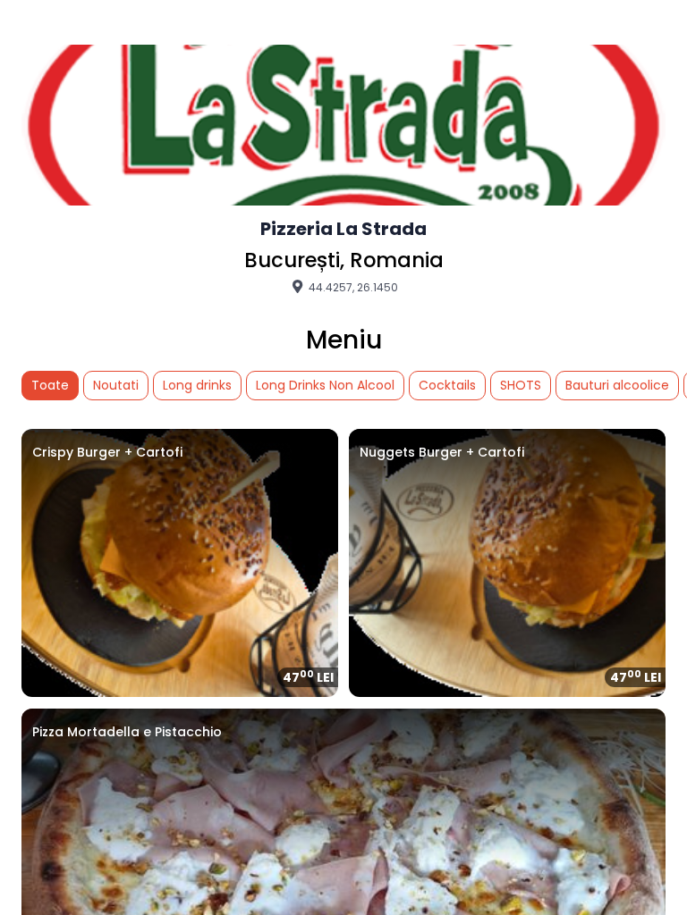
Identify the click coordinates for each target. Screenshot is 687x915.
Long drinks (197, 385)
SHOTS (520, 385)
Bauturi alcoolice (617, 385)
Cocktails (447, 385)
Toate (50, 385)
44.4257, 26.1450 (352, 287)
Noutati (116, 385)
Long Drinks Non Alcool (325, 385)
